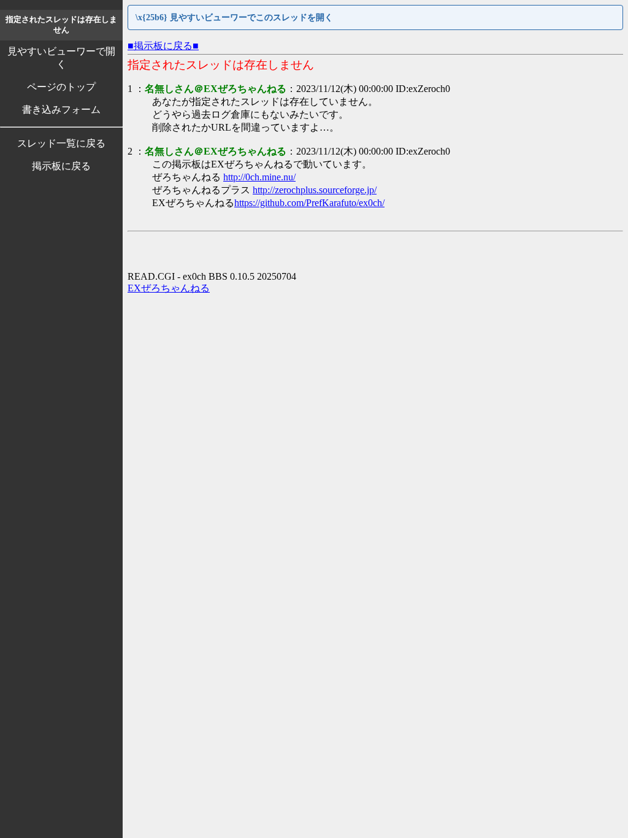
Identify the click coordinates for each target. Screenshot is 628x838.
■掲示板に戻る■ (163, 45)
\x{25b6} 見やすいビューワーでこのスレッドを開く (234, 17)
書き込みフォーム (61, 109)
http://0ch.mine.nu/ (259, 177)
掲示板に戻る (61, 166)
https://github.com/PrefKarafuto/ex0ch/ (309, 203)
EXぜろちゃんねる (169, 288)
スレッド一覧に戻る (61, 143)
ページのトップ (61, 87)
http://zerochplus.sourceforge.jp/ (315, 190)
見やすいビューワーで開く (61, 57)
